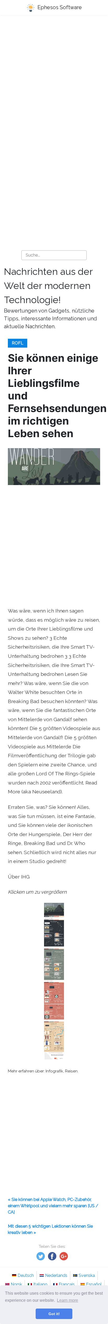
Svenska (87, 1275)
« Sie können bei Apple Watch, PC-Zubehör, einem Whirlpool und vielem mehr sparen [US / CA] (53, 1206)
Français (67, 1284)
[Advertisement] (54, 78)
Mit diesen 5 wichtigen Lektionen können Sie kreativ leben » (50, 1229)
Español (94, 1284)
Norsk (16, 1284)
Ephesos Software (59, 7)
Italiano (40, 1284)
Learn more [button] (67, 1300)
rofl (17, 343)
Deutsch (26, 1275)
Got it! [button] (54, 1314)
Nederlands (56, 1275)
